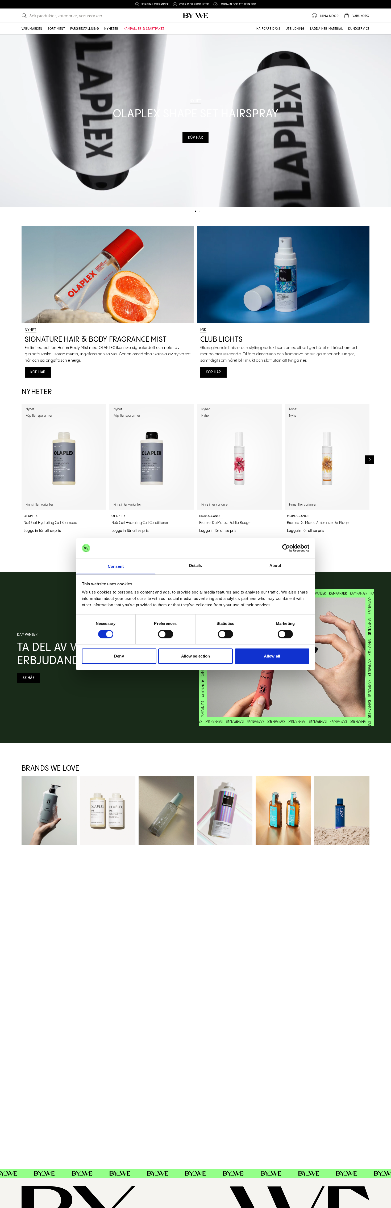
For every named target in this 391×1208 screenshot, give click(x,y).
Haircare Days (268, 29)
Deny (119, 656)
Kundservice (358, 29)
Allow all (272, 656)
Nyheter (111, 29)
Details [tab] (195, 565)
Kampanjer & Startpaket (144, 29)
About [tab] (275, 565)
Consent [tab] (116, 566)
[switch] (165, 634)
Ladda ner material (326, 29)
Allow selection (195, 656)
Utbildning (295, 29)
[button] (195, 211)
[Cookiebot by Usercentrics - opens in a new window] (286, 548)
